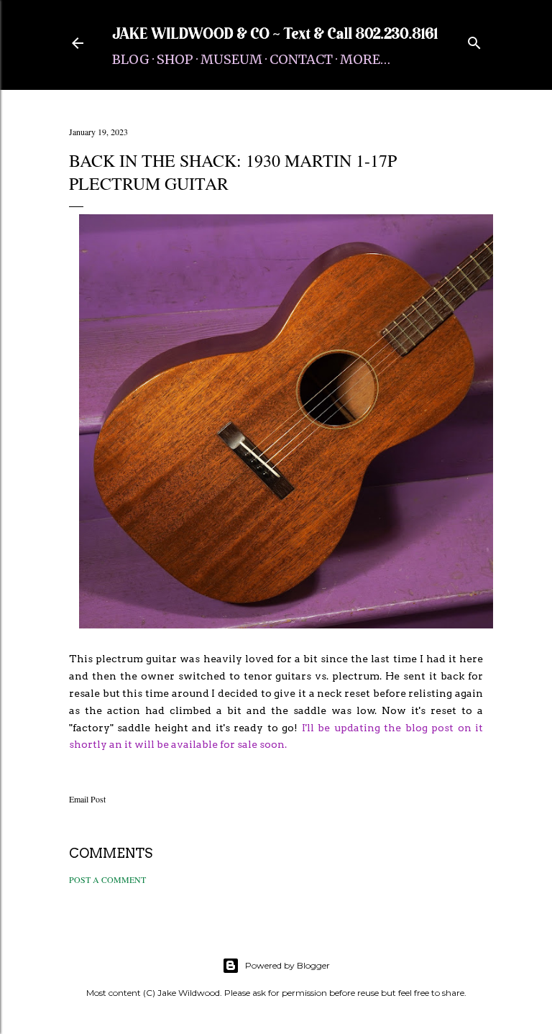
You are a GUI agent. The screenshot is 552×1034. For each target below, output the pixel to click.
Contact (301, 59)
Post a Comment (107, 879)
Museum (231, 59)
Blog (131, 59)
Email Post (87, 799)
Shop (175, 59)
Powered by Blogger (287, 965)
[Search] (474, 40)
